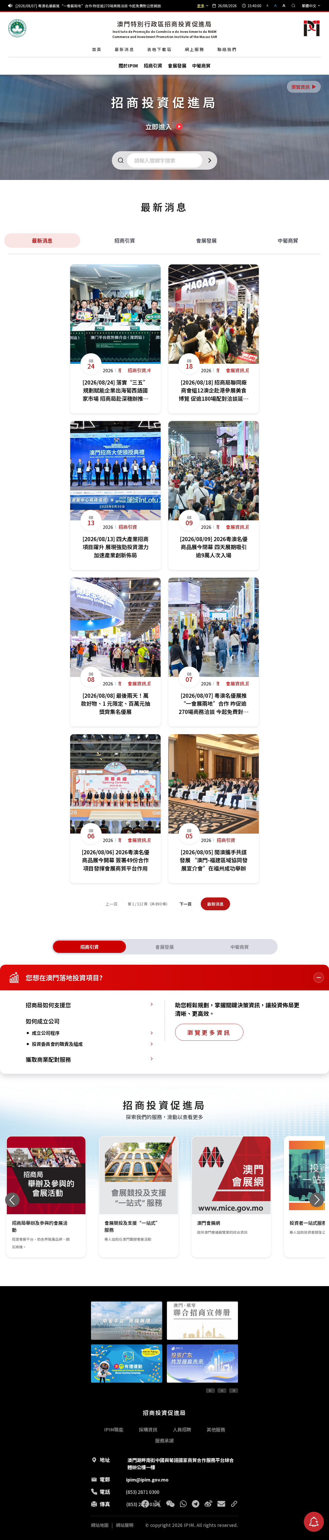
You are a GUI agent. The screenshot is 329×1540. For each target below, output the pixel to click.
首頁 (97, 49)
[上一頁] (210, 1390)
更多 (200, 5)
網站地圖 (99, 1525)
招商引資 (124, 240)
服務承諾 (164, 1440)
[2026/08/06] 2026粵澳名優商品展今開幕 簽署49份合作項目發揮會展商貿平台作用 (81, 5)
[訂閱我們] (314, 1522)
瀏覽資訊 (304, 86)
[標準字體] (276, 5)
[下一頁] (233, 1390)
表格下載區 (159, 49)
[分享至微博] (208, 1504)
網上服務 (195, 49)
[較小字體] (270, 5)
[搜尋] (293, 6)
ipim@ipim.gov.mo (147, 1479)
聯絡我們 (227, 49)
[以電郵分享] (221, 1504)
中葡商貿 (288, 240)
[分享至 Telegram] (195, 1504)
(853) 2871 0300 (142, 1491)
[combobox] (166, 160)
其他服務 (216, 1429)
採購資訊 (148, 1429)
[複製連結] (234, 1504)
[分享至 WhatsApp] (183, 1504)
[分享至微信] (170, 1504)
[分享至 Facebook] (145, 1504)
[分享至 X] (157, 1504)
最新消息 (124, 49)
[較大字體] (282, 5)
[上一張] (12, 1200)
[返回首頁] (17, 28)
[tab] (89, 947)
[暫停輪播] (221, 1390)
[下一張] (316, 1200)
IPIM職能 (113, 1429)
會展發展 (206, 240)
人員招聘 (182, 1429)
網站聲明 (124, 1525)
